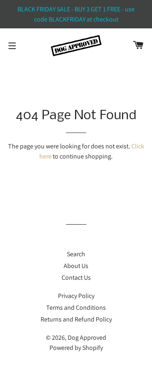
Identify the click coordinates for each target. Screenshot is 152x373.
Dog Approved (87, 337)
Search (76, 254)
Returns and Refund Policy (76, 319)
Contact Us (76, 277)
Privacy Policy (76, 296)
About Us (76, 266)
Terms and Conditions (76, 307)
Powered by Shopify (76, 347)
